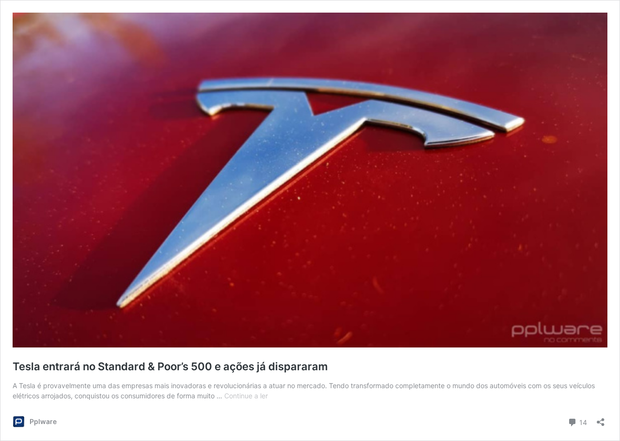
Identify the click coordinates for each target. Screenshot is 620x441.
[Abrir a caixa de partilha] (600, 418)
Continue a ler (246, 396)
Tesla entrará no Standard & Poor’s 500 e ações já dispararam (170, 366)
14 (582, 421)
